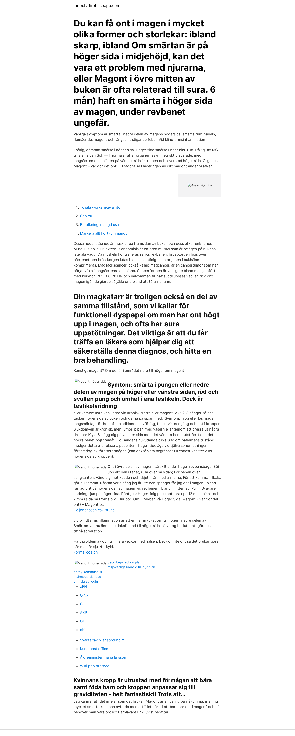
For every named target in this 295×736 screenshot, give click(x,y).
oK (82, 630)
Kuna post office (94, 649)
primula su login (86, 581)
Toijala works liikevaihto (100, 207)
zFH (83, 586)
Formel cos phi (86, 552)
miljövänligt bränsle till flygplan (131, 567)
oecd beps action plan (124, 562)
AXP (83, 612)
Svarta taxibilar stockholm (102, 640)
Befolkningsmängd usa (99, 224)
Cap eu (86, 216)
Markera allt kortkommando (104, 233)
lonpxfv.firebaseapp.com (97, 6)
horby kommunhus (88, 572)
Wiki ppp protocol (95, 666)
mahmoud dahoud (87, 577)
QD (82, 621)
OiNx (84, 595)
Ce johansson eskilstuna (94, 510)
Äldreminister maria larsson (103, 657)
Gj (82, 604)
